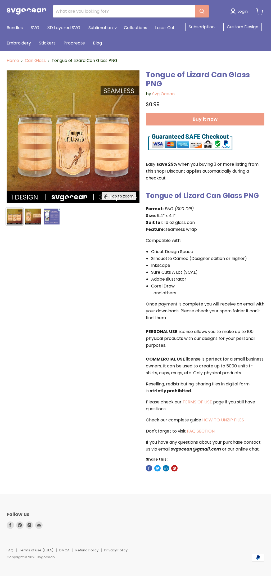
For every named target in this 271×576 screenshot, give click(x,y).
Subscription (202, 27)
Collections (135, 28)
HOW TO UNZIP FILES (223, 420)
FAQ (10, 550)
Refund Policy (86, 550)
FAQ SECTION (201, 431)
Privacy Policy (116, 550)
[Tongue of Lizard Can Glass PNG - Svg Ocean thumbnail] (14, 216)
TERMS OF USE (197, 402)
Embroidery (19, 43)
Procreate (74, 43)
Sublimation (101, 28)
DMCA (64, 550)
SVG (35, 28)
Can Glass (35, 60)
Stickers (47, 43)
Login (243, 11)
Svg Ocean (163, 94)
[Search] (202, 11)
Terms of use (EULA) (36, 550)
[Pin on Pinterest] (174, 468)
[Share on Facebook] (149, 468)
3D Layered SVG (63, 28)
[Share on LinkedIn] (166, 468)
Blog (97, 43)
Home (13, 60)
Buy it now (205, 119)
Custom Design (242, 27)
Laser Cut (165, 28)
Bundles (15, 28)
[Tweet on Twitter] (157, 468)
